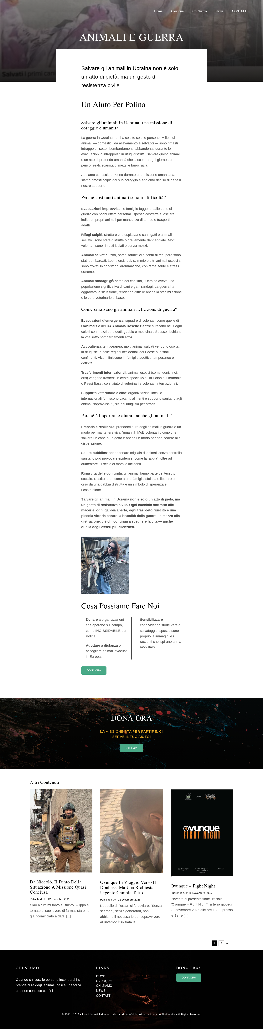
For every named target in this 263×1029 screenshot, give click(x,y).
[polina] (105, 538)
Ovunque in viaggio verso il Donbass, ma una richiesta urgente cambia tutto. (128, 887)
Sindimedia (168, 1014)
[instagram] (183, 987)
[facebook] (177, 987)
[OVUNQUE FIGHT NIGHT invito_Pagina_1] (202, 791)
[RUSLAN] (131, 791)
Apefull (130, 1014)
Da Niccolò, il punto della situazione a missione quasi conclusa (58, 887)
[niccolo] (61, 791)
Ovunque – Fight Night (193, 886)
